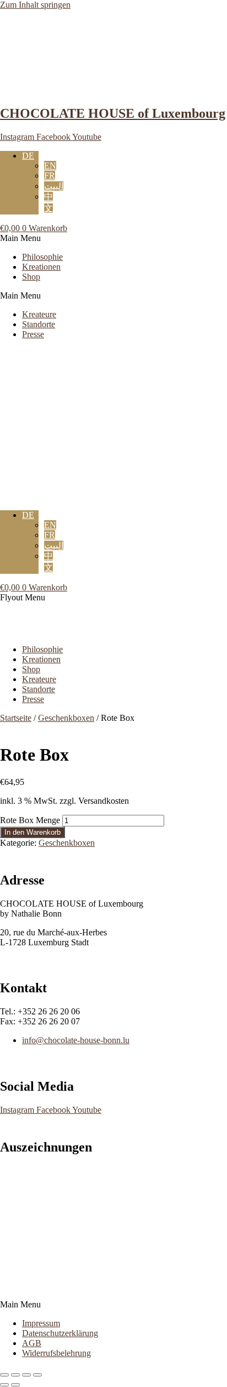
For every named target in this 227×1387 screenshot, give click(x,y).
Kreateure (39, 314)
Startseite (15, 718)
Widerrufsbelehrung (56, 1353)
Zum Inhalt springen (35, 4)
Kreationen (41, 266)
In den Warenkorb (32, 832)
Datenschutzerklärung (60, 1333)
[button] (113, 238)
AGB (31, 1343)
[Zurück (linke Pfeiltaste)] (4, 1384)
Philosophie (42, 256)
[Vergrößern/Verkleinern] (4, 1374)
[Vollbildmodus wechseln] (15, 1374)
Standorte (38, 324)
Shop (31, 276)
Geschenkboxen (66, 718)
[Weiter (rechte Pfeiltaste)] (15, 1384)
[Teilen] (26, 1374)
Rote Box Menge (30, 820)
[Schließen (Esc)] (37, 1374)
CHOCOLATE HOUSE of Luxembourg (112, 113)
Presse (33, 334)
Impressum (41, 1323)
